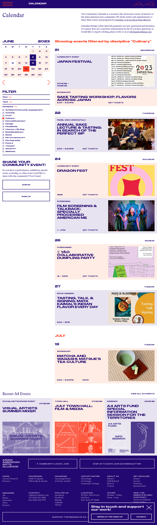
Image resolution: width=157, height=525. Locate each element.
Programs (35, 476)
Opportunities (90, 476)
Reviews (6, 505)
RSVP (86, 380)
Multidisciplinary (14, 132)
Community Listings (90, 484)
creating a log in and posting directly (132, 20)
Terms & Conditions (142, 500)
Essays (5, 498)
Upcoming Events (63, 479)
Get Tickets (115, 102)
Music (8, 135)
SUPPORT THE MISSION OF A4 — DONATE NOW (78, 517)
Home (5, 476)
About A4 (113, 476)
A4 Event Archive (63, 481)
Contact (110, 486)
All (3, 495)
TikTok (58, 505)
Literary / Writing (15, 129)
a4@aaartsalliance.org (140, 32)
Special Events (139, 486)
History (110, 484)
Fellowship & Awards (38, 481)
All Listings (86, 479)
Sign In (26, 185)
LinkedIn (59, 503)
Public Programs (36, 479)
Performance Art (15, 137)
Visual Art (10, 148)
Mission (110, 479)
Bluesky (58, 500)
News (4, 503)
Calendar (37, 3)
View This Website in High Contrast (142, 495)
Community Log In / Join (54, 464)
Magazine (8, 493)
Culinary (10, 118)
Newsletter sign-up (110, 517)
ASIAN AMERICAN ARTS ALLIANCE (11, 463)
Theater (10, 146)
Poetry (9, 143)
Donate (136, 479)
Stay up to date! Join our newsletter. (117, 464)
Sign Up (26, 196)
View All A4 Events (143, 394)
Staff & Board (113, 481)
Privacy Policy (139, 502)
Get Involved (141, 476)
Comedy (10, 113)
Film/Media (11, 126)
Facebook (59, 498)
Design (9, 124)
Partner (136, 481)
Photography (12, 140)
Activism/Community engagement (24, 110)
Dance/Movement (15, 121)
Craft (8, 115)
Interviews (7, 500)
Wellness (10, 151)
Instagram (59, 495)
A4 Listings (86, 481)
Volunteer (137, 484)
